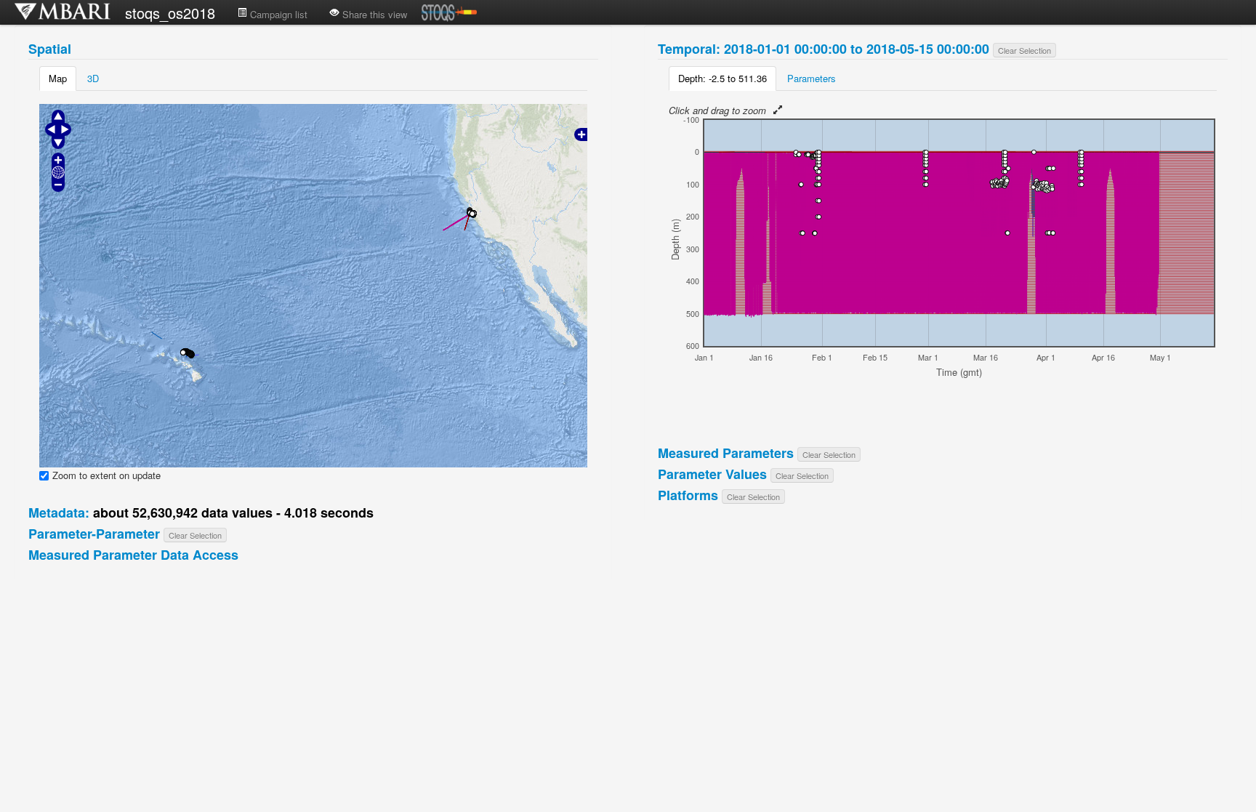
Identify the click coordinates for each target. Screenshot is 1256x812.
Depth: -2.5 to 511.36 (722, 78)
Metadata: (58, 512)
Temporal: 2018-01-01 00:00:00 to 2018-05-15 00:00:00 (823, 48)
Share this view (373, 14)
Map (58, 78)
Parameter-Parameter (94, 533)
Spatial (49, 48)
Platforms (688, 495)
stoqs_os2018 (170, 12)
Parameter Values (712, 474)
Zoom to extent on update (106, 475)
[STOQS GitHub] (449, 16)
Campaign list (277, 14)
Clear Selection (195, 535)
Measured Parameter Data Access (133, 554)
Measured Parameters (726, 452)
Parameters (811, 78)
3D (93, 78)
